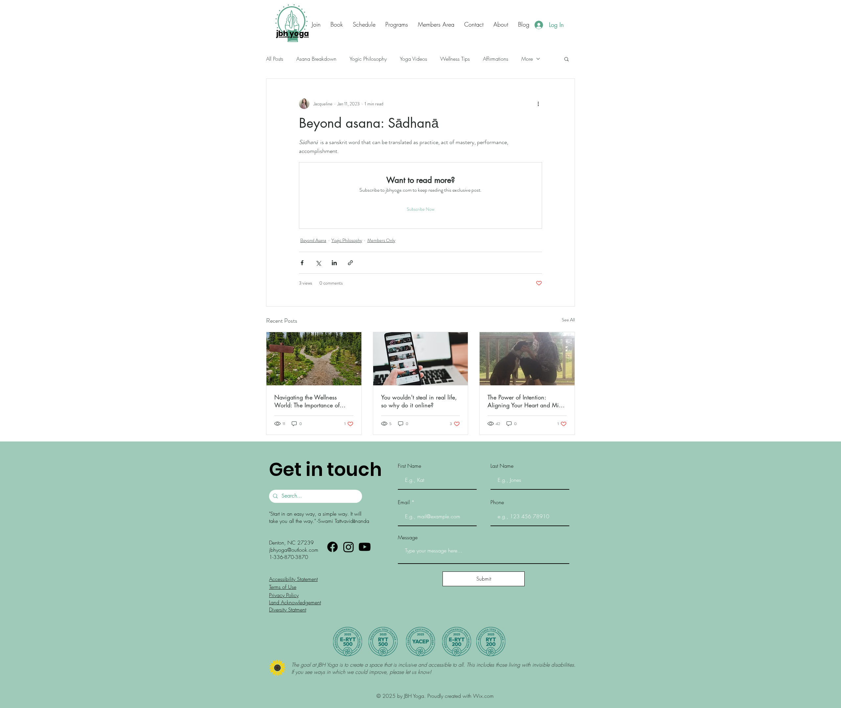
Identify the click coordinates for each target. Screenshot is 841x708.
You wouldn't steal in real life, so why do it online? (419, 401)
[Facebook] (332, 547)
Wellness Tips (455, 58)
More (527, 58)
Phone (497, 502)
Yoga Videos (413, 58)
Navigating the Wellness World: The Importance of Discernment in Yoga (307, 401)
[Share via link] (350, 263)
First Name (409, 465)
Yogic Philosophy (368, 58)
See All (568, 319)
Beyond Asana (313, 240)
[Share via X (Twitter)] (318, 263)
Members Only (381, 240)
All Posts (274, 58)
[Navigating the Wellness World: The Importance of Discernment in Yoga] (313, 358)
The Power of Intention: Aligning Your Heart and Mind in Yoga (526, 401)
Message (408, 537)
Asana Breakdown (316, 58)
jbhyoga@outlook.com (293, 549)
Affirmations (495, 58)
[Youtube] (365, 547)
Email (404, 502)
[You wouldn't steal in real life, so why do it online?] (420, 358)
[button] (474, 24)
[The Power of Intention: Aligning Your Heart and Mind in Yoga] (527, 358)
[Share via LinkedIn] (334, 263)
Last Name (501, 465)
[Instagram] (348, 547)
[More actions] (538, 104)
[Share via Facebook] (302, 263)
